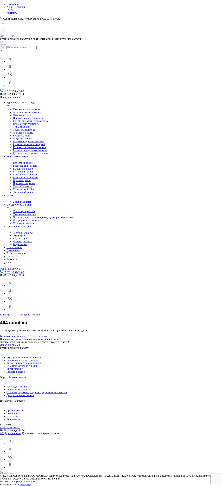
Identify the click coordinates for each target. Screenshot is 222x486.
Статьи (10, 9)
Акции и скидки (16, 7)
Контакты (12, 12)
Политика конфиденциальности (18, 481)
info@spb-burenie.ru (10, 433)
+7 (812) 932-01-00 (10, 427)
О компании (13, 4)
